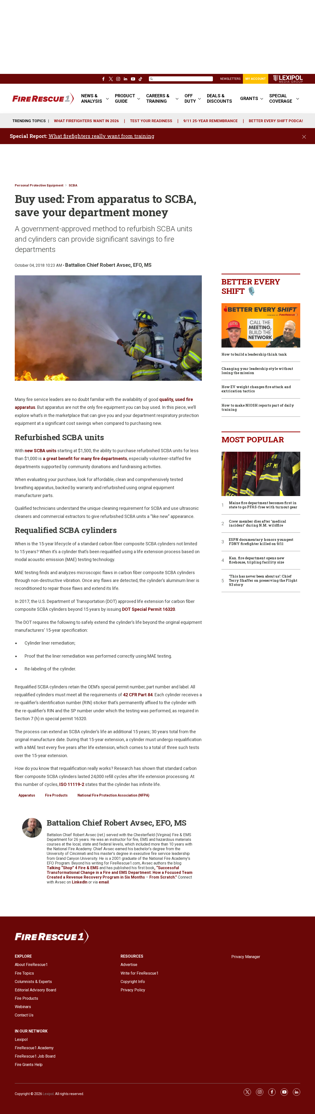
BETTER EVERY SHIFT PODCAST (278, 121)
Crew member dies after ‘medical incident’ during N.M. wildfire (257, 523)
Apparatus (26, 795)
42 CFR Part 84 (138, 694)
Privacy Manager (245, 956)
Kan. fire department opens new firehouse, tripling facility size (256, 560)
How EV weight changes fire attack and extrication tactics (256, 389)
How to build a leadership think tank (254, 354)
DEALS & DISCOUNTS (219, 98)
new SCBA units (40, 450)
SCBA (73, 185)
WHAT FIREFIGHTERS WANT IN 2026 (86, 121)
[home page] (288, 79)
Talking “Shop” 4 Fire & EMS (72, 867)
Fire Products (56, 795)
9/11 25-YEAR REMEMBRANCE (210, 121)
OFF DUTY (190, 98)
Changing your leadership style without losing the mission (257, 371)
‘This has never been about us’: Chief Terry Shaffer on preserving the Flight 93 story (263, 580)
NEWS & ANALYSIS (91, 98)
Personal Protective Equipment (39, 185)
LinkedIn (80, 882)
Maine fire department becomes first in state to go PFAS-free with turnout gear (263, 505)
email (104, 882)
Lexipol (48, 1094)
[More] (107, 98)
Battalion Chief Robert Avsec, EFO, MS (108, 265)
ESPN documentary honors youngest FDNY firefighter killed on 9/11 (261, 542)
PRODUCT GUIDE (125, 98)
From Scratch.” (163, 877)
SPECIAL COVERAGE (280, 98)
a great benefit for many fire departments (85, 458)
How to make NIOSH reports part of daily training (257, 407)
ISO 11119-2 (71, 784)
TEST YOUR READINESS (151, 121)
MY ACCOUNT (255, 79)
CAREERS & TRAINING (158, 98)
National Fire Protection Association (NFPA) (113, 795)
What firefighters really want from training (101, 136)
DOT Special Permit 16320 (148, 609)
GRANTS (249, 98)
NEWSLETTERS (230, 79)
